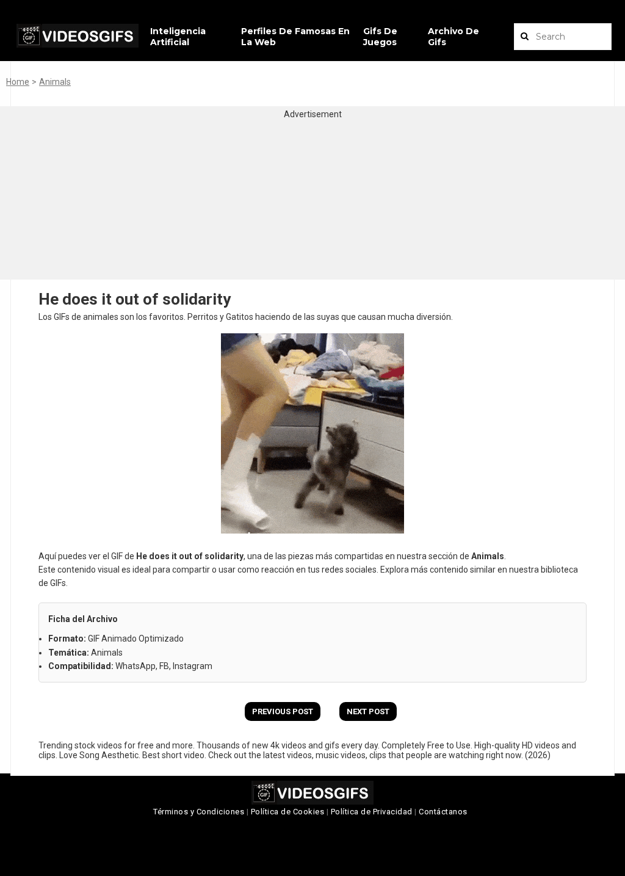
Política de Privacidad (372, 811)
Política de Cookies (288, 811)
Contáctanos (443, 811)
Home (17, 82)
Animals (55, 82)
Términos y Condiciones (198, 811)
